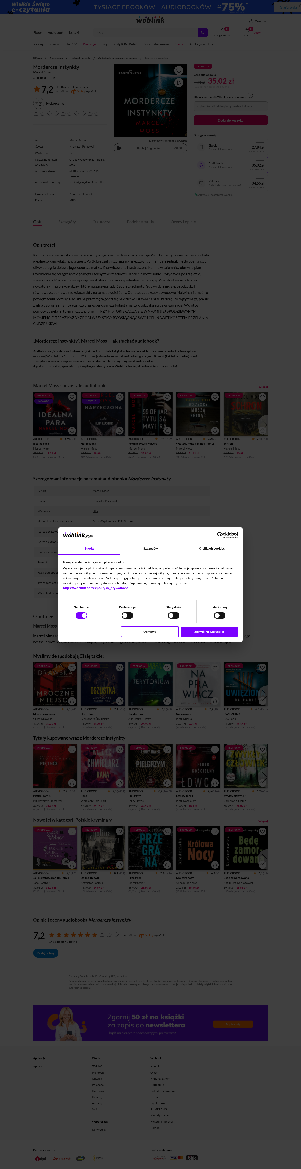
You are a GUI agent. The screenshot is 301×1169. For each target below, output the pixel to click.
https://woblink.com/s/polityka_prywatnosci (96, 588)
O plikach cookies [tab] (212, 548)
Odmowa (149, 631)
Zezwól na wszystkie (209, 631)
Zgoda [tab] (89, 548)
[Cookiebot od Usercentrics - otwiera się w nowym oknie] (220, 535)
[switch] (127, 615)
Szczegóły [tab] (150, 548)
